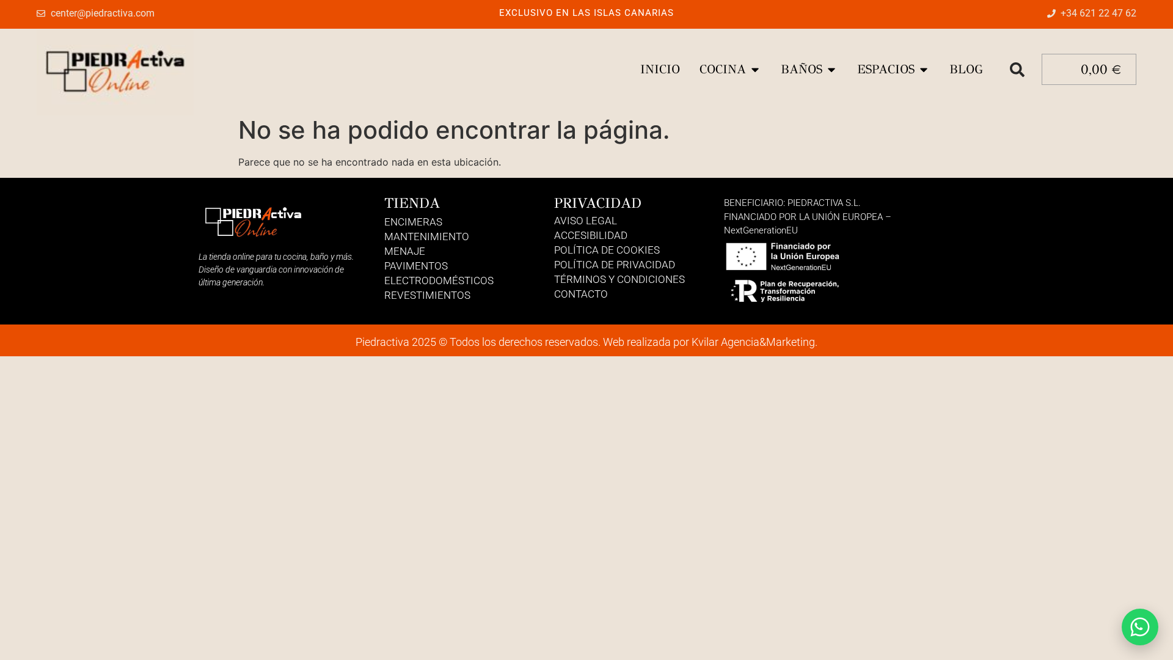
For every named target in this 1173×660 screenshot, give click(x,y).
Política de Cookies (607, 250)
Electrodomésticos (439, 280)
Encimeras (413, 222)
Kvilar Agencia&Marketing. (754, 342)
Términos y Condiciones (619, 279)
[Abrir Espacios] (924, 70)
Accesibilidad (590, 235)
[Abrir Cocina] (755, 70)
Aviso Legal (585, 221)
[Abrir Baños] (831, 70)
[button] (1017, 69)
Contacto (581, 294)
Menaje (404, 251)
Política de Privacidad (614, 264)
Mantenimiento (426, 236)
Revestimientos (427, 295)
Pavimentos (416, 266)
